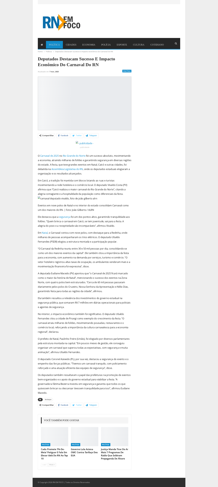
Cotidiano (157, 44)
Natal (45, 232)
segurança (64, 217)
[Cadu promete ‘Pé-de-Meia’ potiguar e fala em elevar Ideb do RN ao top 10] (54, 436)
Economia (88, 44)
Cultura (138, 44)
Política (54, 44)
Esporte (122, 44)
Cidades (71, 44)
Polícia (106, 44)
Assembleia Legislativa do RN (67, 169)
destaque (48, 399)
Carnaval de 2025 (49, 155)
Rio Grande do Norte (74, 155)
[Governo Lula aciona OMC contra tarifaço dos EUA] (84, 436)
